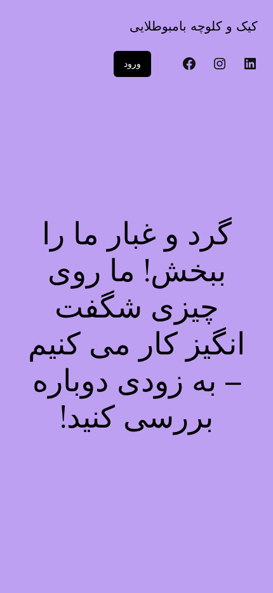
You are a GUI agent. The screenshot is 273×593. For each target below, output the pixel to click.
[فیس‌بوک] (189, 63)
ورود (132, 63)
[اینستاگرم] (219, 63)
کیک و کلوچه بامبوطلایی (194, 26)
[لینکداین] (250, 63)
